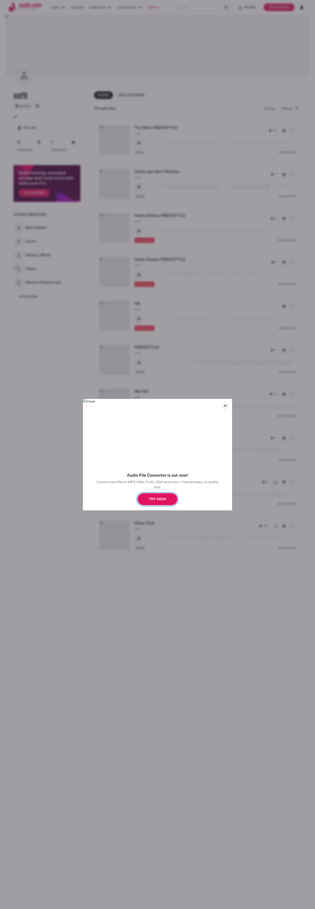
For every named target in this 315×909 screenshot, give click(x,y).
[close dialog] (225, 405)
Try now (157, 499)
